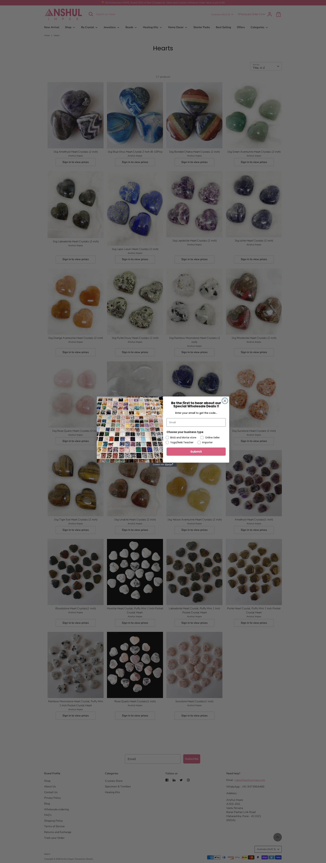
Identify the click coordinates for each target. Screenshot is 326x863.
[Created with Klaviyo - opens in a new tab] (163, 465)
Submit (196, 451)
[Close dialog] (225, 401)
